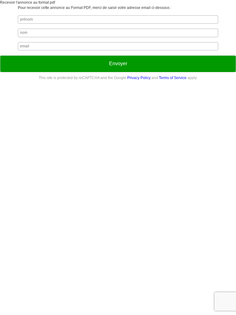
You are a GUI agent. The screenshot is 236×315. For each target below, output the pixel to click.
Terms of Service (173, 78)
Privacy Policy (139, 78)
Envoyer (118, 63)
